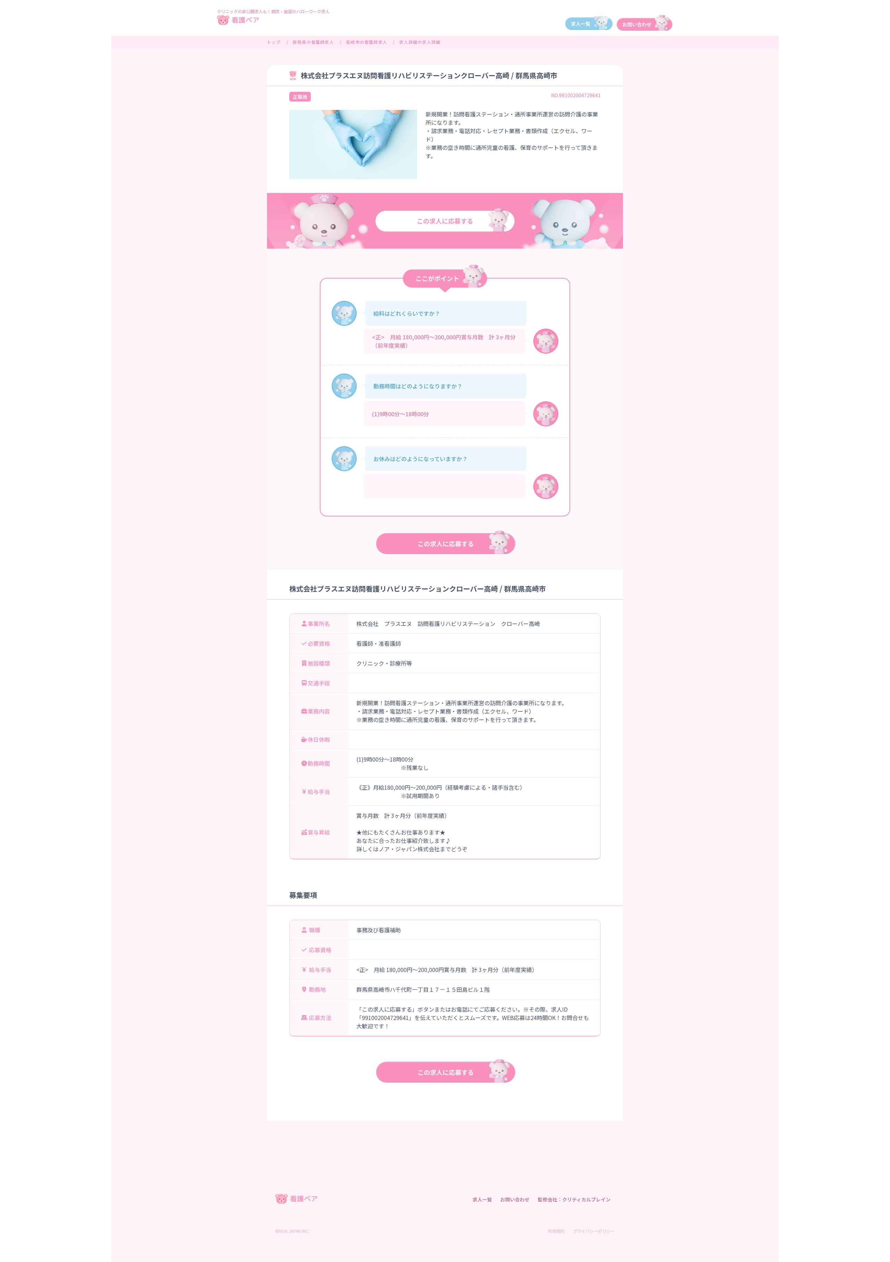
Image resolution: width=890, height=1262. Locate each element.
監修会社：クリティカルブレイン (574, 1199)
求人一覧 (482, 1199)
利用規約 (556, 1231)
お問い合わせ (514, 1199)
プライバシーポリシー (594, 1231)
